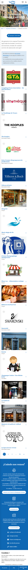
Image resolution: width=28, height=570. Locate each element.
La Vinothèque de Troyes (9, 113)
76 (19, 454)
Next (25, 77)
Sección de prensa (15, 543)
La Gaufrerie (5, 400)
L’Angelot (4, 209)
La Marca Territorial (15, 532)
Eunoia (3, 352)
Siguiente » (23, 454)
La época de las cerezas (8, 447)
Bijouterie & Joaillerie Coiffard (11, 424)
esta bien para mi (23, 567)
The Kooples (5, 136)
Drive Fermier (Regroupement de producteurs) (12, 160)
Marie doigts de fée (7, 232)
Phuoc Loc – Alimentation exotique (12, 281)
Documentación (14, 509)
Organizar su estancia (11, 28)
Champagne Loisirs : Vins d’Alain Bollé (11, 376)
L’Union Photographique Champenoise (9, 256)
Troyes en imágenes (15, 539)
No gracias (4, 567)
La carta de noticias (14, 527)
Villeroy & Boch (6, 185)
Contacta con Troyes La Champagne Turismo (14, 492)
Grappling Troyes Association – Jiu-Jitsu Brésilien (12, 88)
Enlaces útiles (13, 546)
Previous (3, 77)
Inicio (2, 28)
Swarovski (4, 328)
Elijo (14, 567)
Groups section (14, 536)
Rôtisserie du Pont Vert (8, 304)
